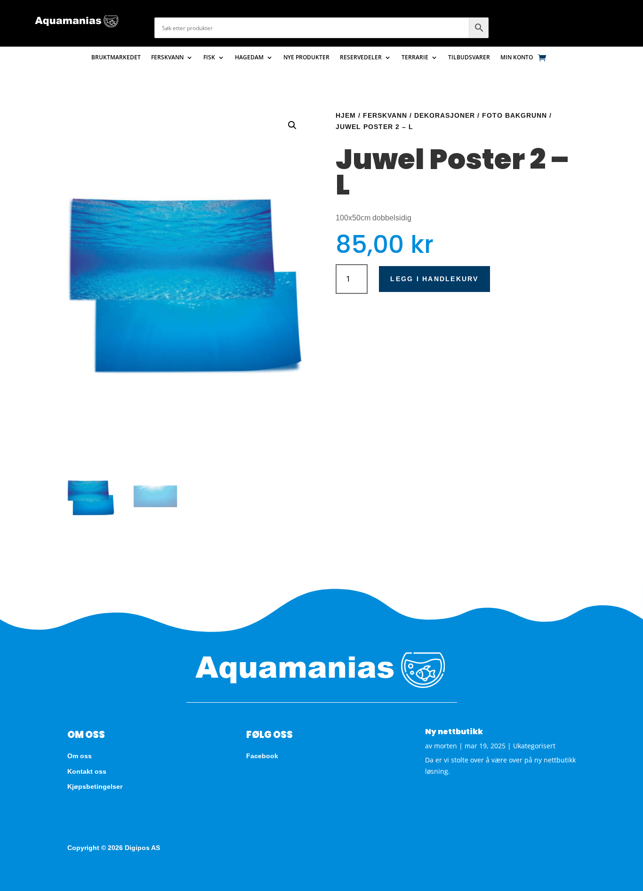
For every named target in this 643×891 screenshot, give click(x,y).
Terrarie (415, 57)
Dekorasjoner (444, 115)
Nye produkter (306, 57)
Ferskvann (167, 57)
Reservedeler (361, 57)
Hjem (346, 115)
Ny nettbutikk (454, 731)
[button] (292, 125)
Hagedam (249, 57)
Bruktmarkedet (116, 57)
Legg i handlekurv (434, 279)
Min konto (516, 57)
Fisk (209, 57)
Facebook (262, 756)
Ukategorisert (534, 745)
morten (445, 745)
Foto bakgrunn (514, 115)
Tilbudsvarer (469, 57)
